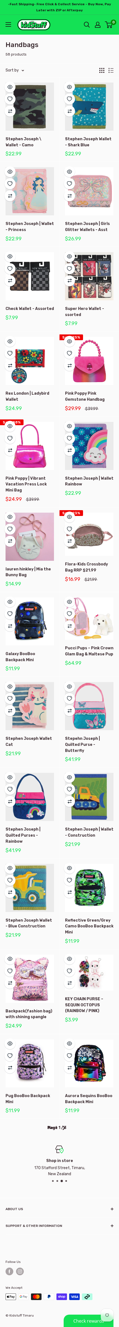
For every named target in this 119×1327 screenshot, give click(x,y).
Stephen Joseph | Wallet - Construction (89, 832)
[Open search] (87, 25)
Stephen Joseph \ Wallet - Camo (23, 142)
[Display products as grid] (101, 70)
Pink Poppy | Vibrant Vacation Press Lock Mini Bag (26, 484)
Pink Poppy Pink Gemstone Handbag (85, 396)
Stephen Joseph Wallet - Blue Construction (29, 923)
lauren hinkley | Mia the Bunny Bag (28, 572)
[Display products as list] (110, 70)
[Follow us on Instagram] (20, 1271)
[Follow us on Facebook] (9, 1271)
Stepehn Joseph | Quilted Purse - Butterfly (82, 744)
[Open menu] (8, 24)
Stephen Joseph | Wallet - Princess (30, 226)
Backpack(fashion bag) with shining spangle (29, 1014)
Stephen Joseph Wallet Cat (29, 741)
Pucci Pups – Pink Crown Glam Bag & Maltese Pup (89, 651)
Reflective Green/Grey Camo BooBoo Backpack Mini (89, 926)
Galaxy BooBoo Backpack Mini (20, 657)
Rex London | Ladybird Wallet (27, 396)
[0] (108, 24)
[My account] (97, 25)
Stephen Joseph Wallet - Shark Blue (88, 142)
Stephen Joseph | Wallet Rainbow (89, 481)
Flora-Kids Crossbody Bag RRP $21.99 (86, 567)
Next (53, 1127)
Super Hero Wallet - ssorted (84, 311)
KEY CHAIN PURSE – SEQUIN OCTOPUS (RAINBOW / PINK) (84, 1005)
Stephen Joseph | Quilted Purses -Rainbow (23, 835)
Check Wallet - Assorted (30, 308)
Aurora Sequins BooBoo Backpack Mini (88, 1099)
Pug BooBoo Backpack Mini (28, 1099)
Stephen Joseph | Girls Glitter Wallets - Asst (87, 226)
